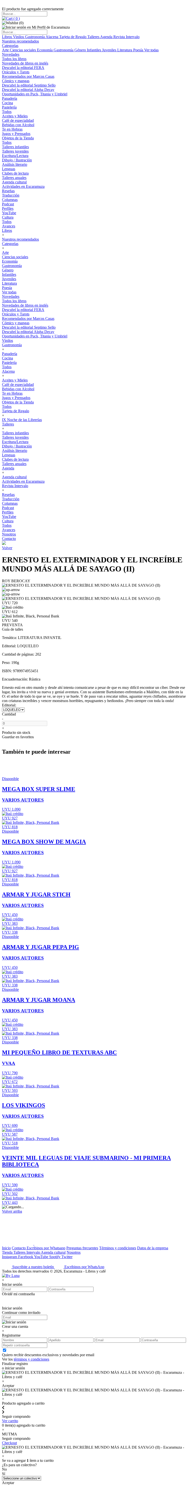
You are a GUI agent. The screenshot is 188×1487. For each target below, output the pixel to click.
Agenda (106, 37)
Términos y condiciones (117, 1248)
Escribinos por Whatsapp (46, 1248)
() (16, 18)
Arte (6, 50)
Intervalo (33, 1252)
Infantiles (94, 50)
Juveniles (109, 50)
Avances (8, 226)
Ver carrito (10, 1421)
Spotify (55, 1257)
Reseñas (8, 191)
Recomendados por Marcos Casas (28, 76)
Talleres (93, 37)
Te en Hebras (12, 129)
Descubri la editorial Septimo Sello (29, 85)
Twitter (66, 1257)
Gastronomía (35, 37)
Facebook (26, 1257)
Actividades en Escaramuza (23, 186)
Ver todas (151, 50)
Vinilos (19, 37)
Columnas (10, 200)
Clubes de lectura (15, 173)
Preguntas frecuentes (82, 1248)
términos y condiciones (31, 1359)
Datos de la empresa (152, 1248)
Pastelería (9, 107)
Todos (7, 112)
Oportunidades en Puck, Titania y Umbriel (34, 94)
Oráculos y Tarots (15, 72)
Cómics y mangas (15, 81)
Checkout (9, 1443)
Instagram (10, 1257)
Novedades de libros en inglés (25, 63)
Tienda (7, 1252)
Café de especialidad (18, 120)
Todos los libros (14, 59)
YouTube (9, 213)
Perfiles (7, 208)
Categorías (10, 46)
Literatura (125, 50)
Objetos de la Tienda (18, 138)
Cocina (7, 103)
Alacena (52, 37)
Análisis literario (14, 164)
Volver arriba (12, 1211)
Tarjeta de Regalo (73, 37)
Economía (45, 50)
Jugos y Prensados (16, 134)
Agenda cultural (14, 182)
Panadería (9, 98)
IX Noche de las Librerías (22, 420)
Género (80, 50)
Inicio (6, 1248)
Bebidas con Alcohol (18, 125)
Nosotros (9, 534)
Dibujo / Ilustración (17, 160)
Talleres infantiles (15, 147)
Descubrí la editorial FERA (23, 68)
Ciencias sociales (23, 50)
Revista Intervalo (126, 37)
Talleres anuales (14, 178)
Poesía (138, 50)
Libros (7, 37)
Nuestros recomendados (20, 41)
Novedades (10, 54)
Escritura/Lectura (15, 156)
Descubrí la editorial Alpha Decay (28, 90)
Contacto (9, 539)
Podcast (8, 204)
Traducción (10, 195)
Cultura (7, 217)
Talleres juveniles (15, 151)
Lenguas (8, 169)
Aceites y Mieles (15, 116)
